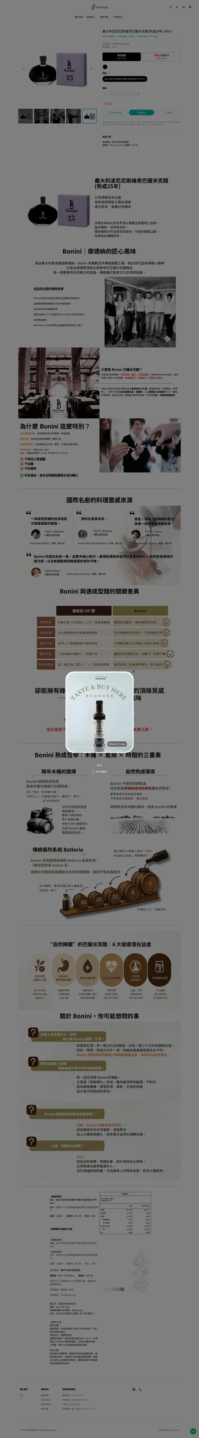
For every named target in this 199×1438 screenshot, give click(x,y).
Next (133, 713)
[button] (133, 671)
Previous (66, 713)
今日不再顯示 (101, 771)
